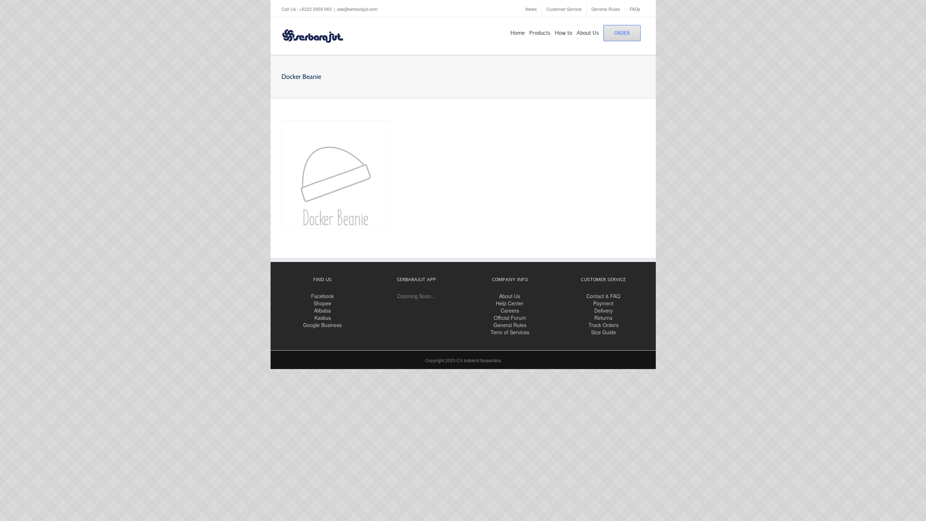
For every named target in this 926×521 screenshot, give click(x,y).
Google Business (322, 325)
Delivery (603, 310)
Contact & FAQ (603, 296)
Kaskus (322, 317)
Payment (603, 303)
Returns (603, 317)
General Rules (509, 325)
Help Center (509, 303)
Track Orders (604, 325)
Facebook (322, 296)
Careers (510, 310)
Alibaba (322, 310)
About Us (509, 296)
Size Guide (603, 332)
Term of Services (509, 332)
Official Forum (510, 317)
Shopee (322, 303)
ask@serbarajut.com (357, 9)
